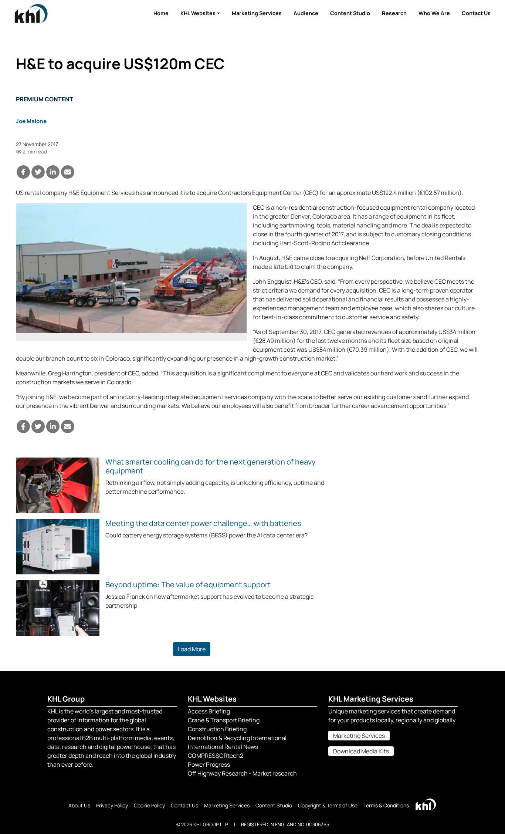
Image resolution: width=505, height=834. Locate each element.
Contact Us (476, 13)
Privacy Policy (112, 805)
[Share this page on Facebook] (23, 172)
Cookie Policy (149, 805)
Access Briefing (209, 711)
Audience (306, 13)
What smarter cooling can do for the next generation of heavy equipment (210, 466)
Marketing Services (257, 13)
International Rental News (223, 747)
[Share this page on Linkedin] (53, 172)
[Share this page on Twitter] (38, 172)
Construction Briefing (217, 729)
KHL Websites (198, 13)
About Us (79, 805)
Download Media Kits (361, 751)
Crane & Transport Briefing (224, 720)
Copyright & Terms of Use (327, 805)
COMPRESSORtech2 (215, 756)
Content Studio (350, 13)
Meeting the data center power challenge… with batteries (203, 523)
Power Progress (209, 764)
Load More (192, 649)
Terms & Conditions (386, 805)
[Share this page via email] (67, 172)
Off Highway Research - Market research (242, 773)
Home (161, 13)
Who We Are (434, 13)
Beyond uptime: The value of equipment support (188, 585)
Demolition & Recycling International (237, 738)
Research (394, 13)
